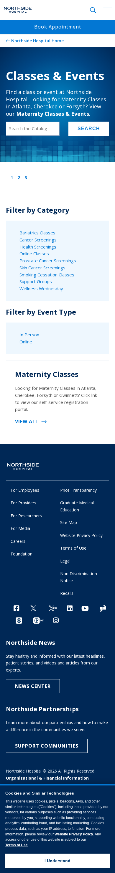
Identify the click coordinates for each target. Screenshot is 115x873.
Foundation (21, 554)
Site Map (68, 522)
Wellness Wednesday (41, 288)
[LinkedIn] (70, 608)
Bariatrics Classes (37, 233)
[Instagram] (56, 620)
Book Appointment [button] (57, 26)
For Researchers (26, 515)
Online (25, 342)
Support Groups (35, 281)
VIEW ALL (26, 421)
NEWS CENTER (33, 686)
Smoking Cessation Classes (46, 275)
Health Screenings (37, 247)
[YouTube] (85, 608)
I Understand (57, 860)
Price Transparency (78, 490)
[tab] (93, 10)
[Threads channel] (19, 621)
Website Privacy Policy (81, 535)
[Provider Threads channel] (38, 621)
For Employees (25, 490)
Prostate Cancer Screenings (47, 260)
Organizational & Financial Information (47, 778)
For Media (20, 528)
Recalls (66, 593)
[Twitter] (33, 609)
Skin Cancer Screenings (42, 268)
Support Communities (46, 746)
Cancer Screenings (38, 240)
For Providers (23, 503)
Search (89, 128)
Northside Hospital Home (37, 40)
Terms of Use (73, 548)
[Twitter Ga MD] (52, 609)
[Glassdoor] (103, 609)
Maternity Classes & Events (52, 113)
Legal (65, 561)
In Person (29, 335)
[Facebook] (16, 608)
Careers (18, 541)
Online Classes (34, 253)
